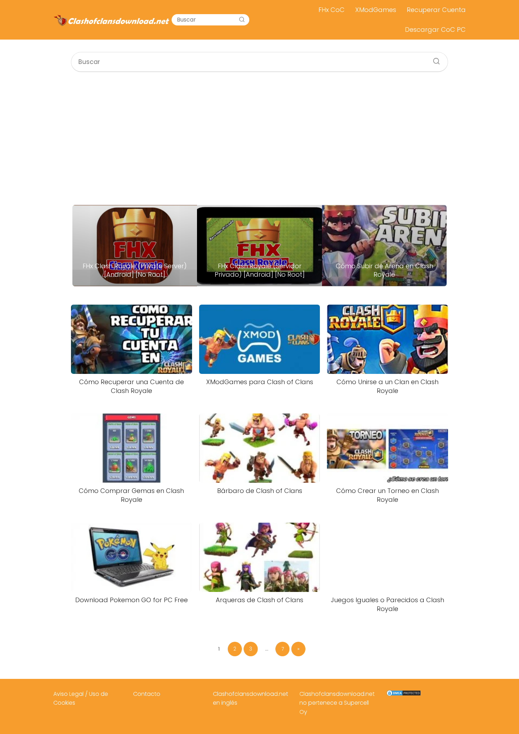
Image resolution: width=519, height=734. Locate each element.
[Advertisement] (259, 138)
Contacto (146, 694)
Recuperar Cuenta (436, 9)
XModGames (375, 9)
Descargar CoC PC (435, 29)
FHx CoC (331, 9)
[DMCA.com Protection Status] (403, 694)
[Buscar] (241, 19)
